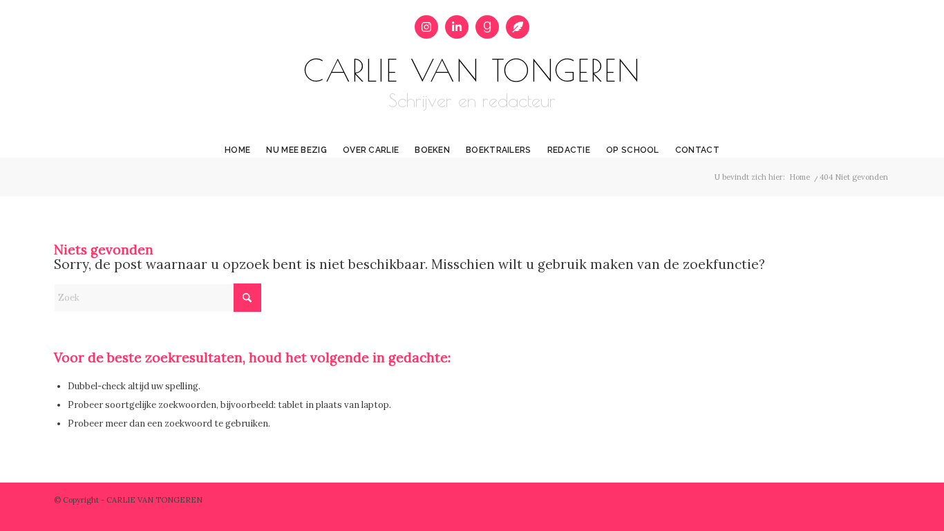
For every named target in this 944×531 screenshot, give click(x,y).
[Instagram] (426, 27)
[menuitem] (237, 139)
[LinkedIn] (457, 27)
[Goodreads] (487, 27)
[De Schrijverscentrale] (517, 27)
